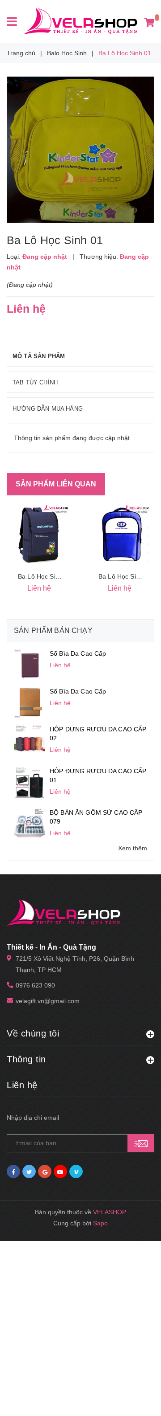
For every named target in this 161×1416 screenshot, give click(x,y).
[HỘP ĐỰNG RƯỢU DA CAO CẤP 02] (29, 739)
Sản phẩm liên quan (56, 484)
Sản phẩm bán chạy (53, 630)
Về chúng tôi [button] (33, 1033)
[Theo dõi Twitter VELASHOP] (29, 1171)
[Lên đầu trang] (136, 1398)
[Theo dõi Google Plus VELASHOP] (44, 1171)
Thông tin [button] (26, 1059)
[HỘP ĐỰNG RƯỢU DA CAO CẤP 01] (29, 781)
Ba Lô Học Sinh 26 (125, 576)
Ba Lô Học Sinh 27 (45, 576)
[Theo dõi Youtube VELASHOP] (60, 1171)
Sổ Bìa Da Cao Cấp (78, 653)
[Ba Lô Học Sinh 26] (120, 534)
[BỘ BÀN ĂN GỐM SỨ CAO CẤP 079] (29, 823)
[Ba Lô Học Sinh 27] (40, 534)
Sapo (100, 1223)
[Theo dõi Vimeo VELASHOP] (76, 1171)
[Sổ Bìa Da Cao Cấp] (29, 663)
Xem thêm (132, 848)
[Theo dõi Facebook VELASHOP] (13, 1171)
